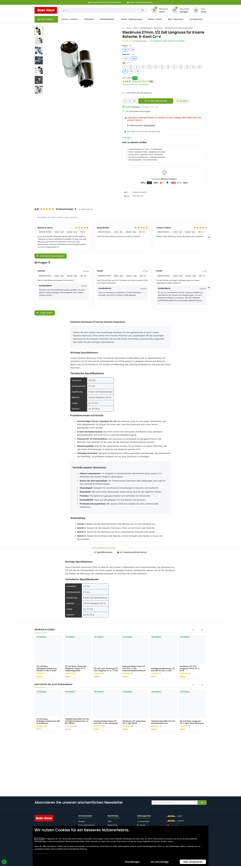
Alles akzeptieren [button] (192, 861)
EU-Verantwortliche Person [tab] (133, 552)
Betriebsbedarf (146, 28)
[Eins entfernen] (125, 101)
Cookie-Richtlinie (41, 854)
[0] (154, 10)
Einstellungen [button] (132, 861)
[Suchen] (142, 10)
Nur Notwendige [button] (160, 861)
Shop (129, 28)
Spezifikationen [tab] (104, 552)
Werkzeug (158, 28)
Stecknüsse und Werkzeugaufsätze (179, 28)
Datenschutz (113, 825)
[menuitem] (46, 19)
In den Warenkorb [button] (157, 100)
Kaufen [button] (183, 100)
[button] (142, 81)
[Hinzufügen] (134, 101)
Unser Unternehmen (86, 825)
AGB (110, 822)
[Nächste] (209, 237)
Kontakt (81, 822)
